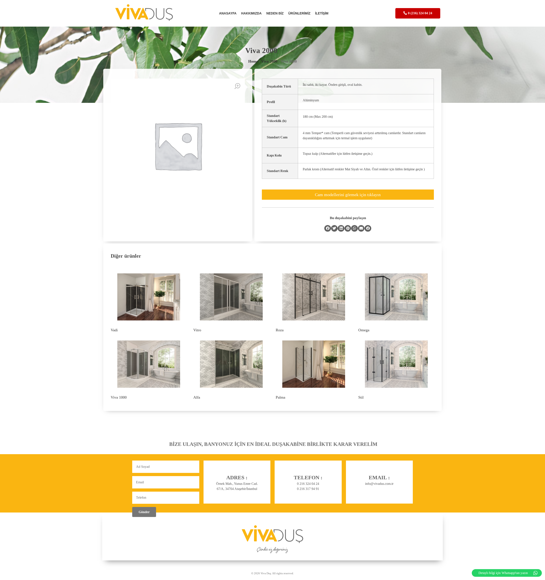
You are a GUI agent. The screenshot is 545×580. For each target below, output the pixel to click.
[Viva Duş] (147, 12)
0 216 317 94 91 (308, 489)
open (237, 86)
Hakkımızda (251, 13)
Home (253, 61)
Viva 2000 (269, 61)
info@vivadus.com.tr (379, 483)
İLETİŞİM (321, 13)
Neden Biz (275, 13)
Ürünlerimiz (299, 13)
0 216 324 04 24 (308, 483)
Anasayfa (228, 13)
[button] (327, 228)
